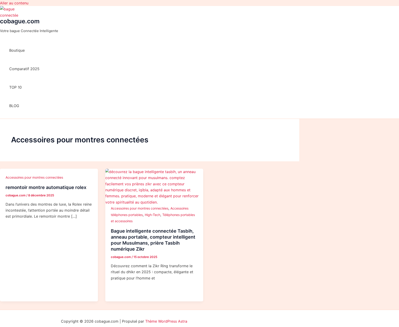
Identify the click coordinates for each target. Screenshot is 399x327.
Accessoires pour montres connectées (34, 177)
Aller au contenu (14, 3)
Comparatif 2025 (24, 68)
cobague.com (19, 21)
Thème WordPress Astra (166, 321)
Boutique (17, 50)
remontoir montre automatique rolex (46, 187)
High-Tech (152, 215)
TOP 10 (15, 87)
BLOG (14, 105)
